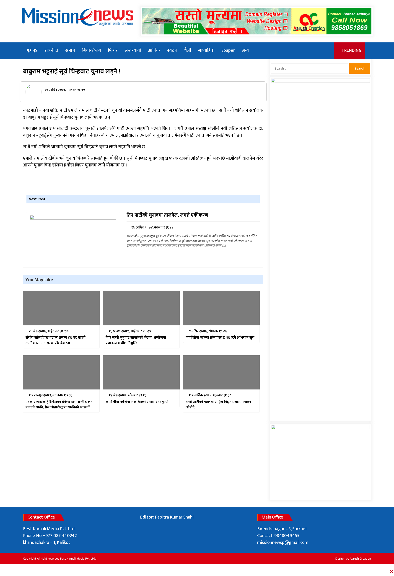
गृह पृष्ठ (32, 50)
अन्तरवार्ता (132, 50)
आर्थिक (154, 50)
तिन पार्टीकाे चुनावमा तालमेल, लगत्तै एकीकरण (167, 215)
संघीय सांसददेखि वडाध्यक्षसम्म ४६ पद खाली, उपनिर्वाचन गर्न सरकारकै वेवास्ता (56, 340)
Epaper (228, 50)
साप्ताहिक (206, 50)
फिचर (113, 50)
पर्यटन (172, 50)
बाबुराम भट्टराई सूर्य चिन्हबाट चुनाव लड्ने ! (71, 71)
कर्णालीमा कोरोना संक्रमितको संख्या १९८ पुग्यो (137, 402)
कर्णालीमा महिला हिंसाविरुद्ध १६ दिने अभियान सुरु (220, 337)
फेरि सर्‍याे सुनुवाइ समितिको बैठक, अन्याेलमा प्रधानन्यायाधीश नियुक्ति (136, 340)
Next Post (37, 199)
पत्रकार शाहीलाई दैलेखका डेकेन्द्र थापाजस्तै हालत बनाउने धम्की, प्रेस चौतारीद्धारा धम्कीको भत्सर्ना (59, 404)
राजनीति (51, 50)
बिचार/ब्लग (91, 50)
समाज (70, 50)
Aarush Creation (360, 558)
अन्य (245, 50)
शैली (187, 50)
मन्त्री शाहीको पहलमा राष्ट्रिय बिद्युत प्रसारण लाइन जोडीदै (218, 404)
